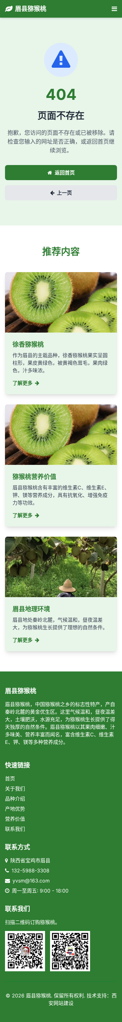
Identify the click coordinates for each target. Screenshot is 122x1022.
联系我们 (15, 829)
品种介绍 (15, 799)
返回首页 (65, 172)
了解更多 (23, 383)
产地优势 (15, 809)
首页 (10, 778)
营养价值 (15, 819)
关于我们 (15, 788)
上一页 (64, 193)
